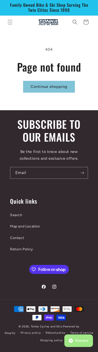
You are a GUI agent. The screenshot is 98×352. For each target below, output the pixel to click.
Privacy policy (31, 332)
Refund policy (55, 332)
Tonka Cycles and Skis (47, 326)
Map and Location (25, 226)
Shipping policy (51, 340)
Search (16, 215)
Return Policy (21, 249)
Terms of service (81, 332)
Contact (17, 238)
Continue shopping (49, 86)
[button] (10, 22)
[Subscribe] (82, 173)
